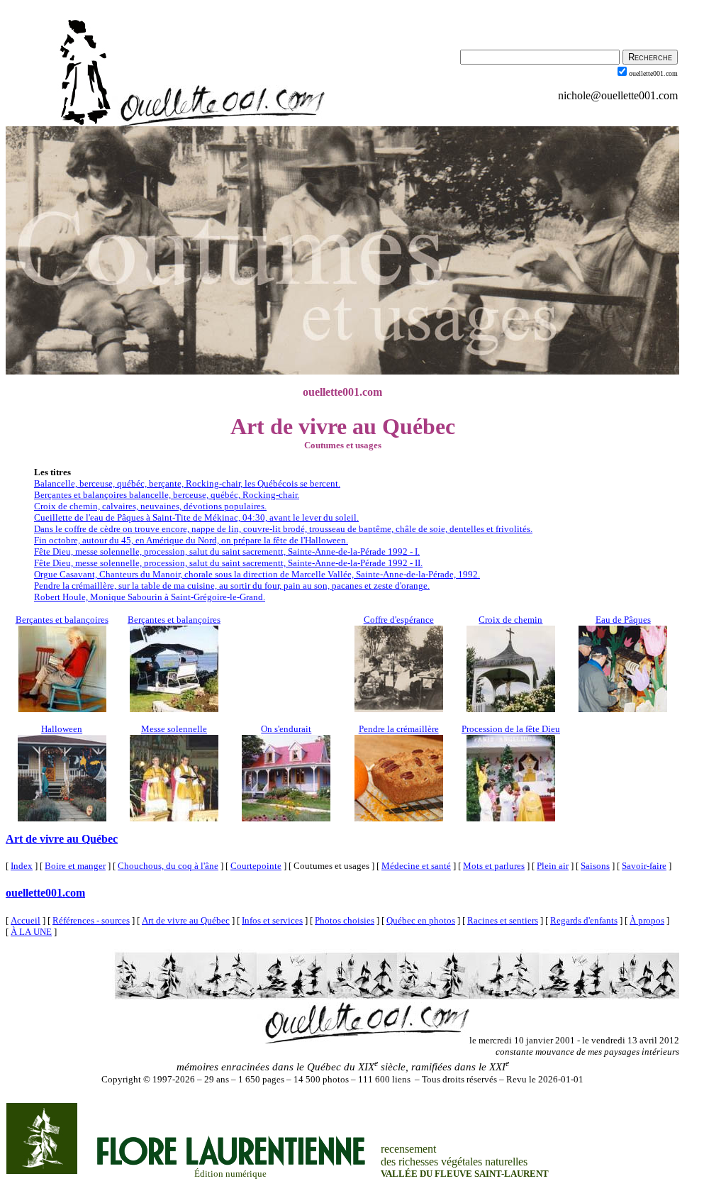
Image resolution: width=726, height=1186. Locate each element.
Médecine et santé (416, 865)
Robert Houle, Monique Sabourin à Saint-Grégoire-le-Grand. (149, 597)
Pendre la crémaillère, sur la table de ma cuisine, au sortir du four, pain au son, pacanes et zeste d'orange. (232, 585)
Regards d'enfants (584, 920)
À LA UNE (31, 931)
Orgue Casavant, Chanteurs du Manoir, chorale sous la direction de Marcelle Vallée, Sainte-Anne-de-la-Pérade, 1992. (257, 574)
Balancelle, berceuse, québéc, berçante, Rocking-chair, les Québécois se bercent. (187, 483)
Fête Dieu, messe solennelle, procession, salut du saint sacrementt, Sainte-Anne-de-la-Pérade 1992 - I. (227, 551)
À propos (647, 920)
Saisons (595, 865)
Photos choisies (344, 920)
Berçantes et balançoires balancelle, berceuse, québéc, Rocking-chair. (166, 494)
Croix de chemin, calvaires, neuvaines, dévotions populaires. (150, 506)
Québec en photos (420, 920)
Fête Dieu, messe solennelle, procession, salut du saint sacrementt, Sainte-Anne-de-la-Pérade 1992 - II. (228, 563)
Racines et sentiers (502, 920)
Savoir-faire (644, 865)
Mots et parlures (494, 865)
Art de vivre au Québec (62, 839)
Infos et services (272, 920)
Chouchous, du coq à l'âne (168, 865)
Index (22, 865)
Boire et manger (75, 865)
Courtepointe (255, 865)
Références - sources (91, 920)
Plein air (553, 865)
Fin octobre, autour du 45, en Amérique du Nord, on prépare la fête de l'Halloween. (191, 540)
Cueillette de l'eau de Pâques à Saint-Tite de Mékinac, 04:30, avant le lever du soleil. (196, 517)
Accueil (25, 920)
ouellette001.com (45, 893)
